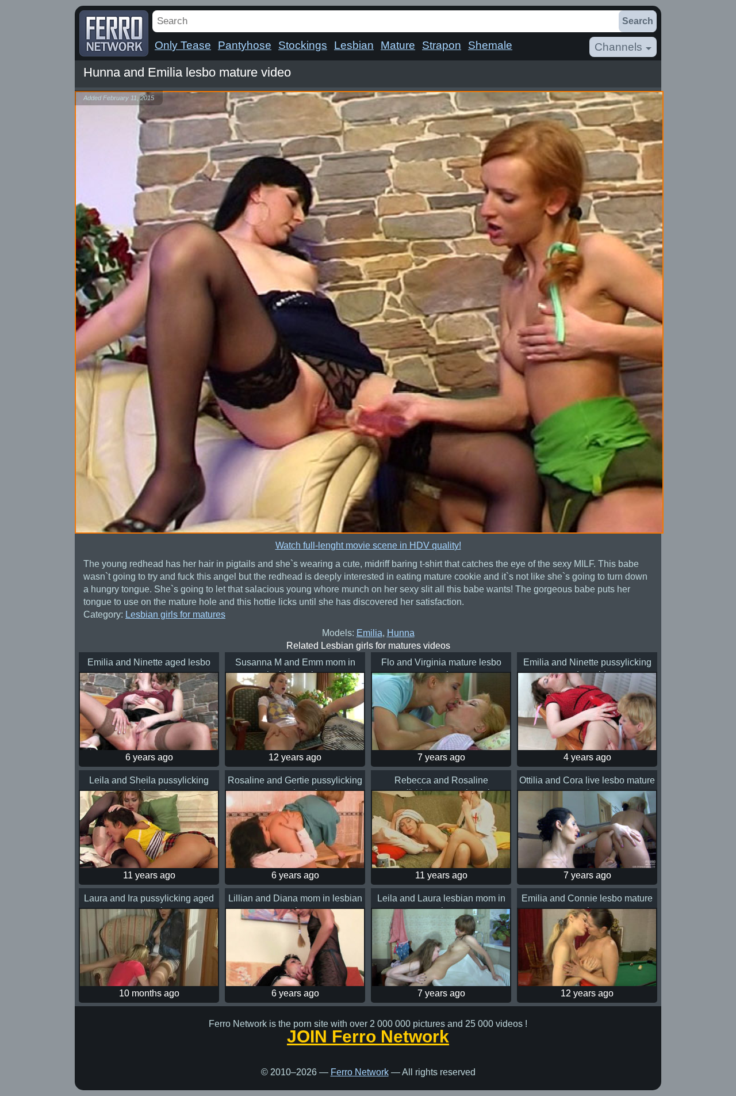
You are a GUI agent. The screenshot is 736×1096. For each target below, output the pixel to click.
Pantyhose (244, 45)
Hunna (401, 633)
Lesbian (354, 45)
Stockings (302, 45)
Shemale (490, 45)
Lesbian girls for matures (175, 614)
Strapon (441, 45)
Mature (398, 45)
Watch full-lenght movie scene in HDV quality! (368, 545)
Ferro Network (360, 1072)
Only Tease (183, 45)
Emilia (369, 633)
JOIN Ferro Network (368, 1036)
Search (637, 21)
